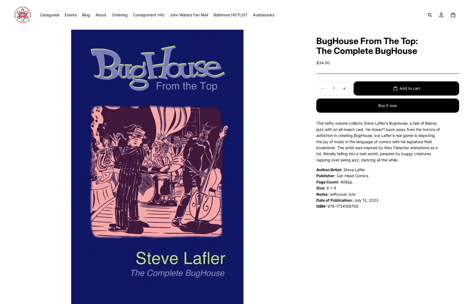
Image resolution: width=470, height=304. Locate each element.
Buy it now (387, 105)
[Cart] (453, 15)
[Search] (430, 15)
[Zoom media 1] (157, 167)
